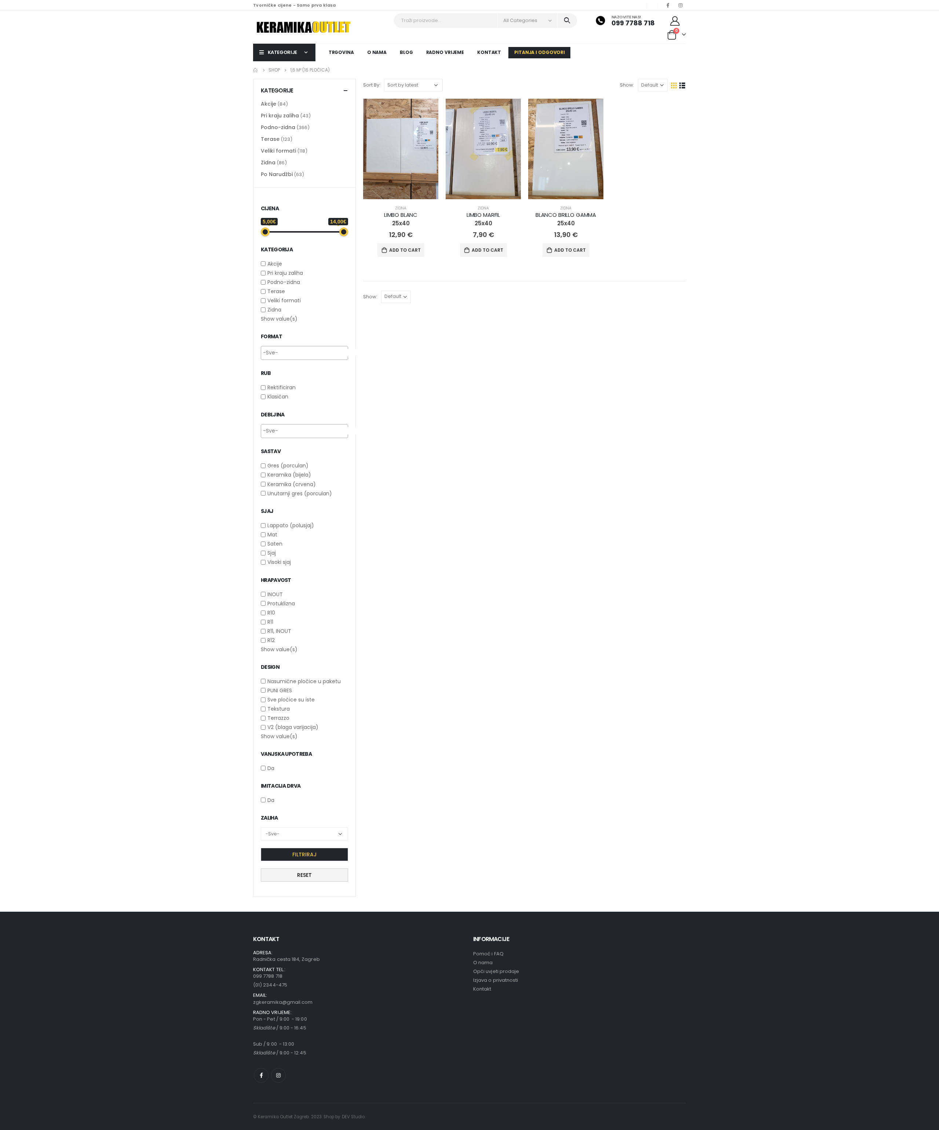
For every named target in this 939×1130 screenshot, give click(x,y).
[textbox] (312, 352)
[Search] (567, 20)
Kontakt (489, 52)
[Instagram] (680, 5)
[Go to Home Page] (255, 70)
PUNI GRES (279, 690)
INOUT (275, 594)
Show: (627, 84)
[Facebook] (668, 5)
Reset (304, 875)
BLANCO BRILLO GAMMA (566, 215)
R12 (271, 640)
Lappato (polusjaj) (290, 525)
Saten (274, 543)
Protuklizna (281, 603)
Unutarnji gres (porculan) (299, 493)
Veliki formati (278, 150)
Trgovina (341, 52)
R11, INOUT (279, 631)
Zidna (400, 208)
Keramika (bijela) (289, 475)
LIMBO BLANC (400, 215)
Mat (272, 534)
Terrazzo (278, 718)
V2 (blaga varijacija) (292, 727)
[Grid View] (674, 85)
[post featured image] (400, 149)
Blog (406, 52)
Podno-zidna (278, 127)
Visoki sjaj (279, 562)
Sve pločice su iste (291, 699)
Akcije (268, 103)
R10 (271, 612)
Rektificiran (281, 387)
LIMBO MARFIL (483, 215)
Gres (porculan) (287, 465)
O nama (377, 52)
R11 (270, 622)
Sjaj (271, 553)
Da (270, 768)
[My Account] (675, 20)
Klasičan (277, 397)
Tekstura (278, 708)
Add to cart (405, 250)
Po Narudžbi (277, 174)
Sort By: (371, 84)
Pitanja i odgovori (539, 52)
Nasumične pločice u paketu (304, 681)
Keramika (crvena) (291, 484)
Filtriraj (304, 854)
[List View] (682, 85)
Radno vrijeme (445, 52)
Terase (270, 139)
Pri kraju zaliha (280, 115)
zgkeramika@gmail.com (283, 1002)
